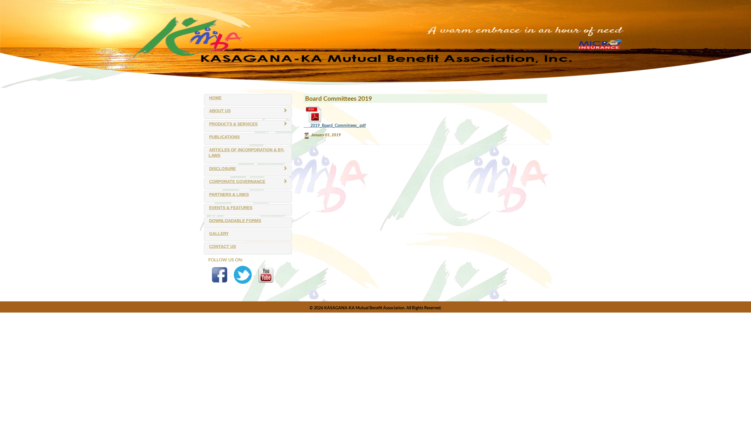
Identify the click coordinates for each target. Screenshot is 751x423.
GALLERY (219, 233)
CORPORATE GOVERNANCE (237, 181)
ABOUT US (220, 111)
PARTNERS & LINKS (229, 194)
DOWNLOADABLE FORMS (235, 221)
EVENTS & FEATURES (230, 208)
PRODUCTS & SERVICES (233, 124)
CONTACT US (222, 246)
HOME (215, 98)
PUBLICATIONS (224, 137)
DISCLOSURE (222, 169)
